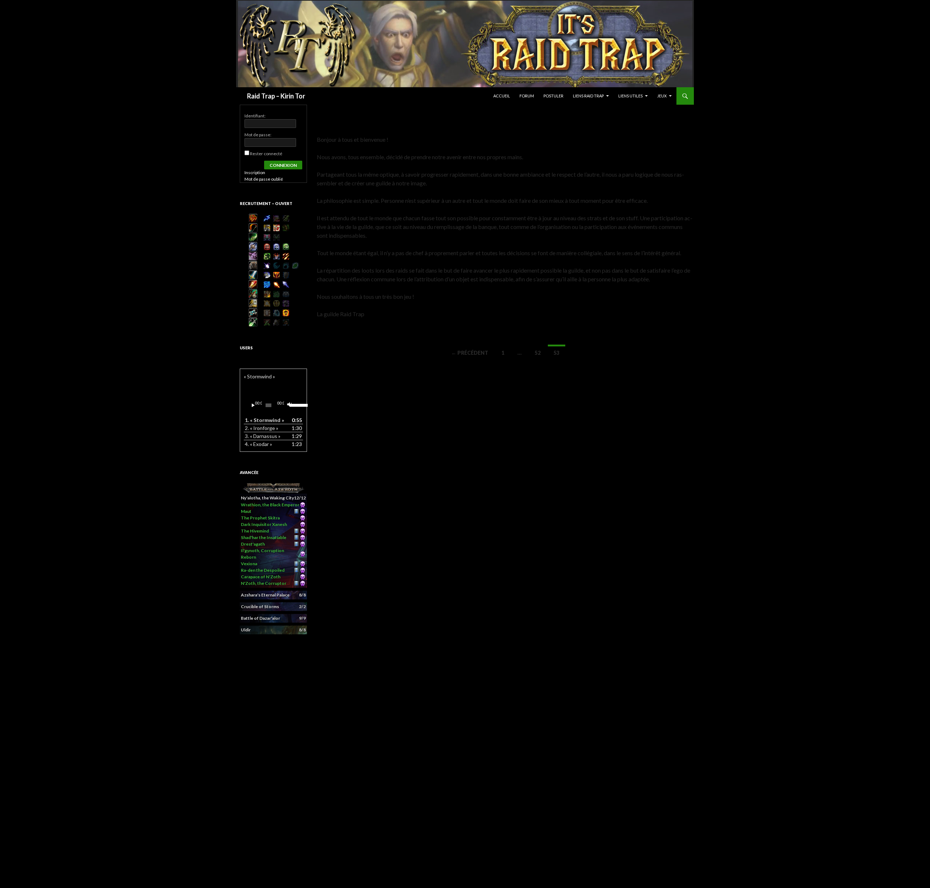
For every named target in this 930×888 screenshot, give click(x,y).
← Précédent (469, 353)
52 (538, 353)
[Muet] (289, 405)
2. (261, 428)
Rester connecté (266, 153)
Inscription (254, 172)
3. (262, 436)
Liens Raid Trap (588, 95)
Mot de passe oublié (263, 179)
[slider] (294, 404)
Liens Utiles (630, 95)
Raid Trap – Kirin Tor (276, 96)
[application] (273, 405)
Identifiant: (255, 115)
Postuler (553, 95)
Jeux (662, 95)
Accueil (501, 95)
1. (264, 420)
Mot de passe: (257, 134)
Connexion (283, 165)
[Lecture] (253, 405)
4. (258, 444)
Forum (526, 95)
